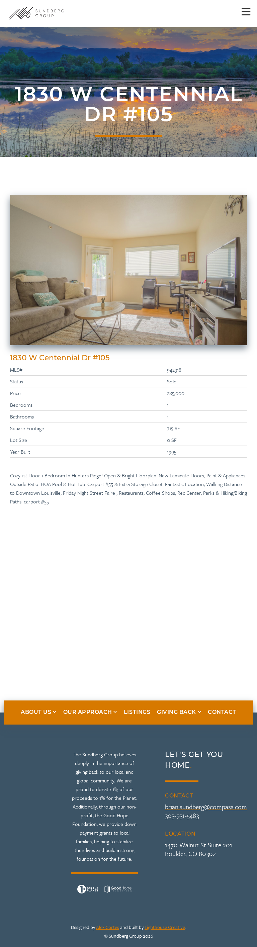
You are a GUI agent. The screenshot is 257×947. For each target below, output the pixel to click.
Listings (137, 712)
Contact (222, 712)
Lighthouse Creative (165, 927)
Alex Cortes (107, 927)
